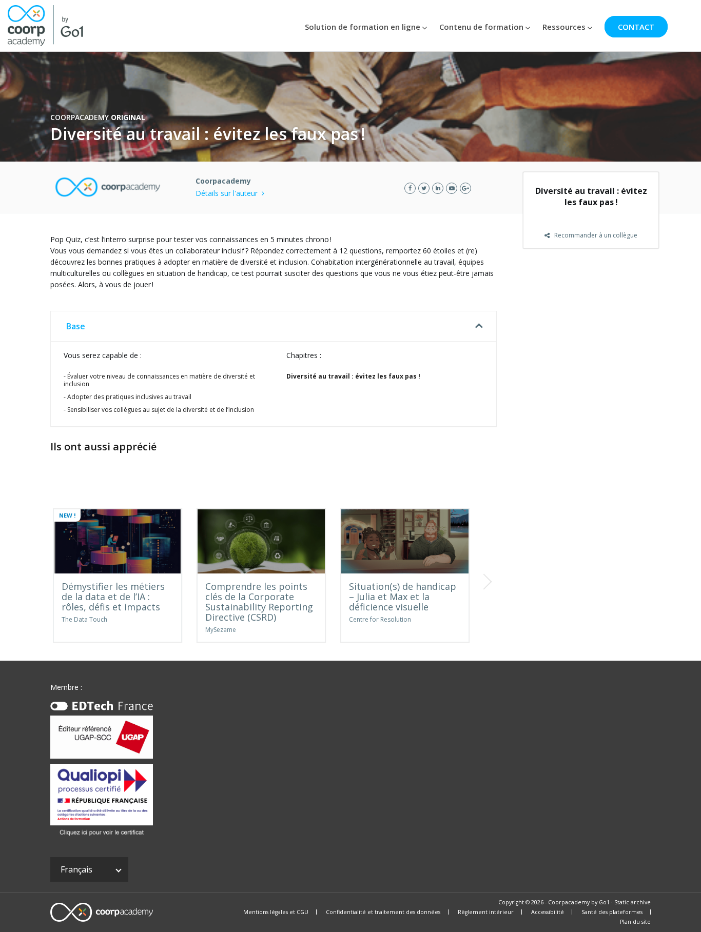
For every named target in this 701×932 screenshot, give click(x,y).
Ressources (564, 27)
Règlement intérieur (486, 912)
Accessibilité (547, 912)
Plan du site (635, 921)
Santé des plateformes (611, 912)
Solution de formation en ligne (362, 27)
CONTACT (636, 27)
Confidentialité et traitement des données (383, 912)
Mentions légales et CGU (275, 912)
